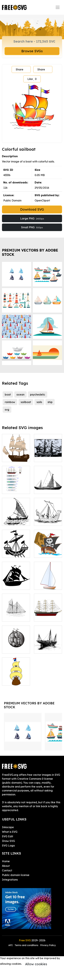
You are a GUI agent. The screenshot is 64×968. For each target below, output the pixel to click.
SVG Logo (8, 845)
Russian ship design (16, 487)
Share (19, 69)
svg (7, 409)
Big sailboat (45, 617)
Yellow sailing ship (16, 679)
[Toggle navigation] (57, 7)
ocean (20, 394)
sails (39, 402)
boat (8, 394)
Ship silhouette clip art (16, 583)
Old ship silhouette (16, 551)
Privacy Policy (48, 945)
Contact (7, 870)
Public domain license (15, 875)
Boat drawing (46, 489)
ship (50, 402)
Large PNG (32, 218)
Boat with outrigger (16, 519)
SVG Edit (7, 836)
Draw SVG (8, 841)
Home (6, 861)
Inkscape (8, 827)
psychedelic (37, 394)
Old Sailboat (46, 457)
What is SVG (9, 831)
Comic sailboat (47, 585)
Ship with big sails (16, 615)
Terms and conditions (26, 945)
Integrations (10, 879)
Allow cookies (36, 964)
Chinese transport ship (48, 647)
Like (32, 79)
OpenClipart (42, 200)
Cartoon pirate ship (48, 551)
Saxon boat (45, 521)
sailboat (26, 402)
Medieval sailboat (16, 647)
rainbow (10, 402)
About (6, 865)
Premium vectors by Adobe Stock (30, 252)
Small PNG (32, 227)
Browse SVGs (32, 51)
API (10, 945)
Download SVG (32, 209)
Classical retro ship (16, 455)
